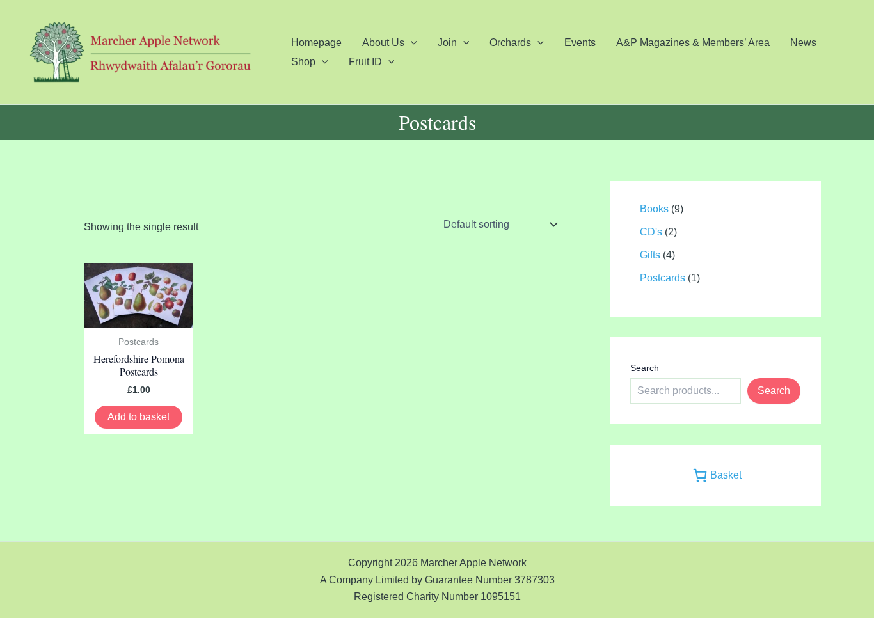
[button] (410, 42)
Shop (303, 61)
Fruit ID (365, 61)
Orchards (510, 42)
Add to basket (138, 416)
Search (644, 368)
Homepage (316, 42)
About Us (383, 42)
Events (580, 42)
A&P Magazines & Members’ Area (693, 42)
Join (447, 42)
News (803, 42)
